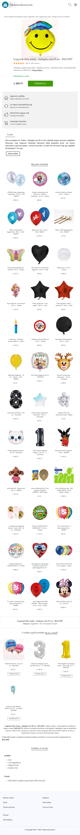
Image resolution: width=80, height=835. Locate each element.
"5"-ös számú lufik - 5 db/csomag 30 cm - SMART (64, 528)
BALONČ (73, 68)
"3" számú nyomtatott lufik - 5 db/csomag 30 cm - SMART (16, 603)
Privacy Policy (48, 807)
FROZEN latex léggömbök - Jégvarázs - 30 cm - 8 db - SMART (16, 194)
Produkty (11, 17)
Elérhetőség (7, 820)
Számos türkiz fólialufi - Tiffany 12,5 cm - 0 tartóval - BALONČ (14, 708)
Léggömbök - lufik (33, 17)
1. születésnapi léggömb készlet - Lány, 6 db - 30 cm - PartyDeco (16, 528)
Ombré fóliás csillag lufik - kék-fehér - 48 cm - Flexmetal (40, 415)
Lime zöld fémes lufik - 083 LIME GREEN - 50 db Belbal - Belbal (64, 490)
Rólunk (5, 815)
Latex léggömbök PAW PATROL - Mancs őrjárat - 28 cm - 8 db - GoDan (40, 603)
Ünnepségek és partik (20, 17)
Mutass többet (13, 154)
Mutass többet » (37, 70)
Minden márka (8, 798)
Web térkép (47, 802)
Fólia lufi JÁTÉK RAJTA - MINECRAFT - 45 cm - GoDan (40, 528)
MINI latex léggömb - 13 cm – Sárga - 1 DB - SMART (16, 377)
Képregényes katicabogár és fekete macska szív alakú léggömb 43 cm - (40, 566)
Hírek (5, 802)
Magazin (46, 798)
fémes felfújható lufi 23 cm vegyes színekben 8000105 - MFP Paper (40, 490)
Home (6, 17)
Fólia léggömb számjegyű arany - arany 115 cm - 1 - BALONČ (66, 665)
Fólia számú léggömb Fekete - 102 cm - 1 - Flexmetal (40, 452)
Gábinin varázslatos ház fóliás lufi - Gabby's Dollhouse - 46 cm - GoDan (40, 194)
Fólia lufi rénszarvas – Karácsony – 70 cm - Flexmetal (64, 377)
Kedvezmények (9, 807)
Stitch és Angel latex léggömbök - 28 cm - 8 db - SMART (16, 232)
